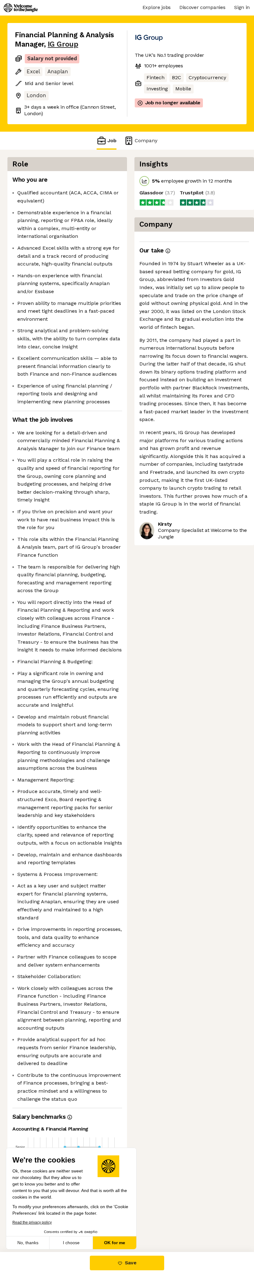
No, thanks (27, 1242)
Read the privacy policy (32, 1222)
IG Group (63, 44)
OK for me (114, 1242)
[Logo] (21, 7)
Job (111, 140)
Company (146, 140)
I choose (71, 1242)
